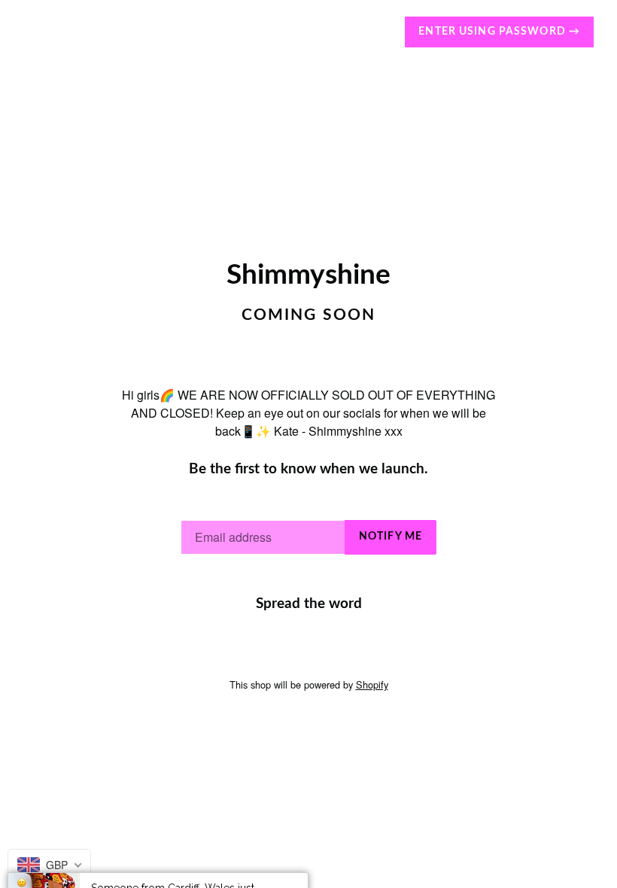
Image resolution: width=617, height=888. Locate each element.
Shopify (372, 684)
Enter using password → (499, 31)
